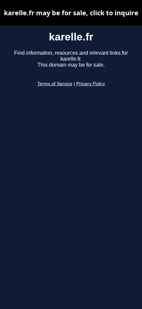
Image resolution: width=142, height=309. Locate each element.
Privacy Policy (90, 83)
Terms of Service (54, 83)
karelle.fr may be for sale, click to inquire (71, 12)
